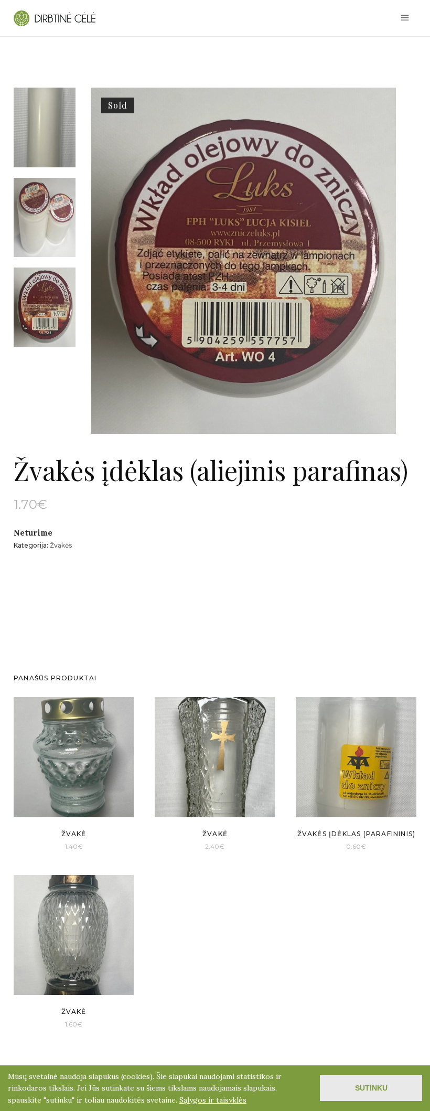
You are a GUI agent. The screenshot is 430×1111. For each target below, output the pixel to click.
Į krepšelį (59, 846)
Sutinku (371, 1088)
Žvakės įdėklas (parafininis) (356, 834)
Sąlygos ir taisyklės (212, 1100)
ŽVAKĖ (74, 834)
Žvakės (61, 545)
